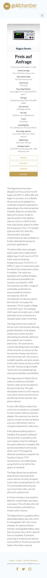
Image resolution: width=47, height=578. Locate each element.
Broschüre (23, 163)
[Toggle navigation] (42, 15)
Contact (19, 560)
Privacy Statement (30, 560)
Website (23, 158)
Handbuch (23, 169)
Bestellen (23, 174)
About (12, 560)
